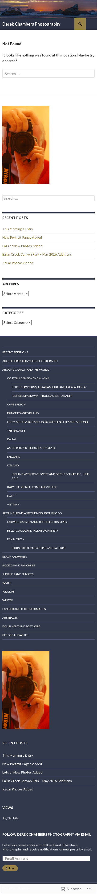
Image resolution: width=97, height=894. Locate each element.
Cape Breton (16, 404)
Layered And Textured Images (24, 609)
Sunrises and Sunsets (17, 574)
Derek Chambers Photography (31, 24)
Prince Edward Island (23, 413)
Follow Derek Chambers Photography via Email (46, 834)
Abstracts (10, 617)
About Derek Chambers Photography (30, 361)
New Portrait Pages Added (22, 237)
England (13, 456)
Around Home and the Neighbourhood (32, 513)
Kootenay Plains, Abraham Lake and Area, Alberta (49, 387)
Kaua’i (11, 439)
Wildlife (8, 591)
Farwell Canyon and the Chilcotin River (37, 522)
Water (7, 583)
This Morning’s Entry (17, 229)
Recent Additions (15, 352)
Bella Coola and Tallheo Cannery (32, 530)
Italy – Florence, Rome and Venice (32, 487)
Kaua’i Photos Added (17, 263)
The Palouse (16, 430)
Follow (10, 868)
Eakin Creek (15, 539)
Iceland (13, 465)
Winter (7, 600)
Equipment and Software (21, 626)
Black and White (14, 556)
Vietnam (13, 504)
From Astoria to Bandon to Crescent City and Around (47, 422)
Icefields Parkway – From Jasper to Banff (42, 395)
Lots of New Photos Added (22, 246)
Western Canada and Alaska (28, 378)
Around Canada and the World (25, 369)
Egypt (11, 495)
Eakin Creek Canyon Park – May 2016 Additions (37, 254)
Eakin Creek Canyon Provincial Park (39, 548)
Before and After (15, 635)
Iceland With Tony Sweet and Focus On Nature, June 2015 (50, 476)
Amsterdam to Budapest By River (31, 448)
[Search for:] (48, 73)
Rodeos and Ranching (18, 565)
